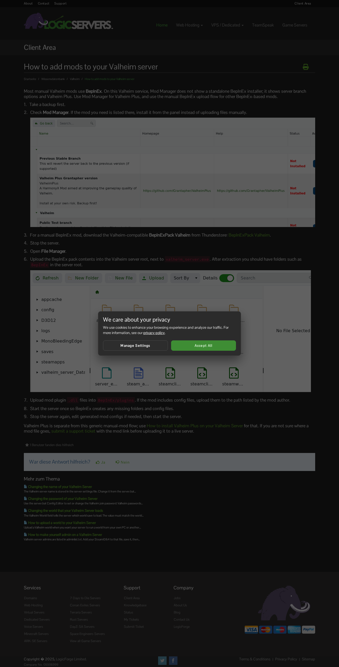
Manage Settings (135, 345)
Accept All (204, 345)
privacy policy (154, 332)
